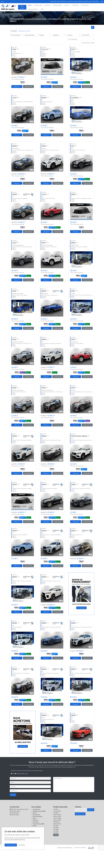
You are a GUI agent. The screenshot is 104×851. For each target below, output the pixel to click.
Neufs (29, 5)
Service (67, 5)
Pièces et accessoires (37, 816)
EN (102, 1)
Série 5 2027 (57, 811)
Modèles (41, 35)
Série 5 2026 (57, 820)
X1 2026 (56, 825)
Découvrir (17, 86)
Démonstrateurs (57, 5)
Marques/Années (29, 35)
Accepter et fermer (11, 845)
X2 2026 (56, 827)
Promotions (75, 5)
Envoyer (13, 795)
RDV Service (22, 7)
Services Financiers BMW (38, 824)
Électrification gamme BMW (38, 811)
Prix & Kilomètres (15, 35)
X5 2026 (56, 813)
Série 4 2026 (57, 818)
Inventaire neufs (36, 809)
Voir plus (56, 835)
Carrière (34, 825)
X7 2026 (56, 833)
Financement (85, 5)
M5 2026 (56, 822)
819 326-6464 (56, 1)
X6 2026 (56, 831)
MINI (42, 9)
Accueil (85, 17)
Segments (56, 35)
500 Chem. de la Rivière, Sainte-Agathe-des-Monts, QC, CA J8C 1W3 (79, 1)
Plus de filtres (85, 35)
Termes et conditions (80, 847)
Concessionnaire (33, 9)
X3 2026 (56, 829)
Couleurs (69, 35)
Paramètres (22, 845)
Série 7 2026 (57, 824)
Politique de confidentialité (64, 847)
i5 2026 (56, 809)
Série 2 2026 (57, 814)
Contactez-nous (80, 814)
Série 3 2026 (57, 816)
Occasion (47, 5)
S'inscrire (90, 810)
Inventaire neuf (38, 5)
